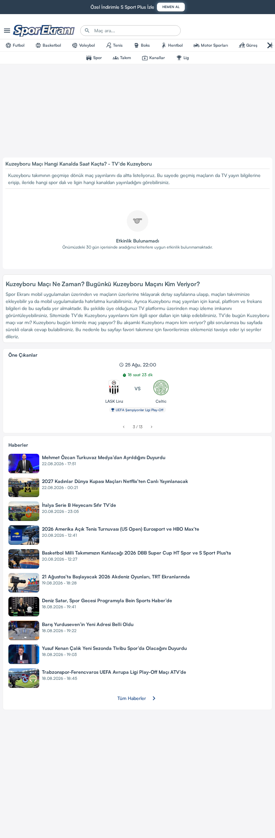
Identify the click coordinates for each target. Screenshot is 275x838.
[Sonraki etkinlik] (151, 427)
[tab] (15, 45)
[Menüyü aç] (7, 30)
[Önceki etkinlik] (123, 427)
